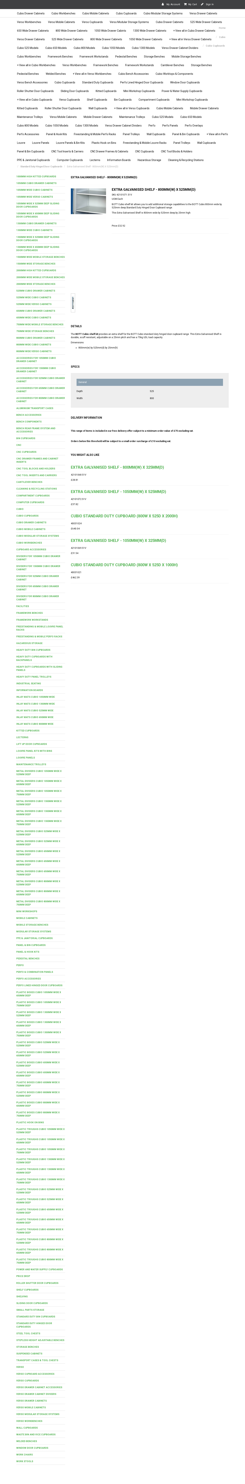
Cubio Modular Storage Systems (163, 13)
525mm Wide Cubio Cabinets (33, 297)
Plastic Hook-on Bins (104, 142)
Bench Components (29, 421)
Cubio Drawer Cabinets (31, 13)
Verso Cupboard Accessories (35, 1374)
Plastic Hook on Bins (30, 1122)
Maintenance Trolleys (30, 116)
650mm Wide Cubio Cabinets (33, 317)
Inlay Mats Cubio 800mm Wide (34, 724)
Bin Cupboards (123, 99)
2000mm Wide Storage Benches (35, 284)
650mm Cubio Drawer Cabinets (35, 311)
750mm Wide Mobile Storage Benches (39, 324)
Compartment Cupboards (154, 99)
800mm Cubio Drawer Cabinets (35, 338)
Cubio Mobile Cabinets (95, 13)
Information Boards (119, 160)
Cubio (20, 509)
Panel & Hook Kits (56, 134)
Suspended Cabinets (29, 1353)
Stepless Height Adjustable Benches (40, 1340)
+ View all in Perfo (217, 134)
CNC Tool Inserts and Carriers (36, 475)
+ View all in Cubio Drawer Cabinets (194, 30)
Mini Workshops (26, 911)
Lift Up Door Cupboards (31, 744)
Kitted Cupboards (106, 91)
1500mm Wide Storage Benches (35, 263)
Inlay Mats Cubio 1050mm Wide (35, 697)
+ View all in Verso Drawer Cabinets (190, 39)
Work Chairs (24, 1454)
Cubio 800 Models (84, 47)
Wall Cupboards (97, 108)
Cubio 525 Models (27, 47)
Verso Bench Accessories (32, 82)
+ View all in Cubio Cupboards (34, 99)
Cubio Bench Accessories (133, 73)
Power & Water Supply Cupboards (182, 91)
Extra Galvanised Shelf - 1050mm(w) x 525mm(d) (118, 491)
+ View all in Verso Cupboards (131, 108)
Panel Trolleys (131, 134)
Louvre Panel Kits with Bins (34, 751)
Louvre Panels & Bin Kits (70, 142)
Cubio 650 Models (56, 47)
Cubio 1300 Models (143, 47)
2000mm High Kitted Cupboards (36, 270)
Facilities (22, 606)
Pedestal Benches (126, 56)
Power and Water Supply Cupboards (39, 1269)
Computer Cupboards (70, 160)
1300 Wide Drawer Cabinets (149, 30)
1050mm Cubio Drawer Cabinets (36, 183)
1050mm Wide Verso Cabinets (34, 197)
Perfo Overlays (194, 125)
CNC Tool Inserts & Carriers (67, 151)
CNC (18, 445)
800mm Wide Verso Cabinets (33, 351)
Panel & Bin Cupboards (186, 134)
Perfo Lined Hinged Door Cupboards (141, 82)
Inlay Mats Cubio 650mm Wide (34, 717)
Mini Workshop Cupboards (139, 91)
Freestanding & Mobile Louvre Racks (145, 142)
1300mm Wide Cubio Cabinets (34, 230)
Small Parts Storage (30, 1310)
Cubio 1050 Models (113, 47)
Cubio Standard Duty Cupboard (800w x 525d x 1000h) (124, 565)
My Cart (192, 4)
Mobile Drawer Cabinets (204, 108)
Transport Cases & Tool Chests (37, 1360)
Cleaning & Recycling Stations (186, 160)
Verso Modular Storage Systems (129, 22)
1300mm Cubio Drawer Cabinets (36, 223)
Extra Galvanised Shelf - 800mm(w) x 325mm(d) (117, 467)
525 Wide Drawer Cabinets (206, 22)
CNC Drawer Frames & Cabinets (109, 151)
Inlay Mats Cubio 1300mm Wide (35, 704)
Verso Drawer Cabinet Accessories (39, 1387)
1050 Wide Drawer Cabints (110, 30)
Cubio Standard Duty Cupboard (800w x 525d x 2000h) (124, 516)
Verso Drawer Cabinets (203, 13)
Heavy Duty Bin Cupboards (33, 650)
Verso (20, 1367)
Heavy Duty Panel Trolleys (33, 676)
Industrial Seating (28, 683)
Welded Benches (56, 73)
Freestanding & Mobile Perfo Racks (95, 134)
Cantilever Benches (172, 65)
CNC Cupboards (144, 151)
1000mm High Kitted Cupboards (36, 176)
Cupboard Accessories (31, 549)
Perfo (152, 125)
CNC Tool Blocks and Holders (35, 468)
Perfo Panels (170, 125)
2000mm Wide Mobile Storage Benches (40, 277)
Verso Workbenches (29, 22)
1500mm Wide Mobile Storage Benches (40, 257)
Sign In (209, 4)
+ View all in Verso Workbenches (92, 73)
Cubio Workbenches (63, 13)
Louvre (21, 142)
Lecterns (95, 160)
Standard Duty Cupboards (97, 82)
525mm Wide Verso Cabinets (33, 304)
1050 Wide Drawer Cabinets (145, 39)
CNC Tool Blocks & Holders (176, 151)
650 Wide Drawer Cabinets (33, 30)
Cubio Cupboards (126, 13)
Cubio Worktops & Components (174, 73)
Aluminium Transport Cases (34, 408)
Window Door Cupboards (185, 82)
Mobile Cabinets (27, 918)
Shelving (22, 1296)
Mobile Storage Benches (186, 56)
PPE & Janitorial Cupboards (33, 160)
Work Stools (24, 1461)
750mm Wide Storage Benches (35, 331)
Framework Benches (60, 56)
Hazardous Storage (149, 160)
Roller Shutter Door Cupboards (35, 91)
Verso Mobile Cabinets (61, 22)
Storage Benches (154, 56)
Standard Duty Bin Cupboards (35, 1316)
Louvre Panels (40, 142)
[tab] (40, 176)
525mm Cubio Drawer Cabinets (35, 290)
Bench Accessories (28, 415)
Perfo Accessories (28, 134)
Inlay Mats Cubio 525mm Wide (34, 710)
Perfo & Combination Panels (34, 972)
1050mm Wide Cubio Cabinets (34, 190)
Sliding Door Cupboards (75, 91)
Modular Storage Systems (33, 931)
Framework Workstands (94, 56)
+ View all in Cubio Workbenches (36, 65)
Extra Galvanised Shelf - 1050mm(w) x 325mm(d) (118, 540)
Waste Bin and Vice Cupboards (36, 1434)
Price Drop (23, 1276)
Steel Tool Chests (28, 1333)
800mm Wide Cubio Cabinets (33, 344)
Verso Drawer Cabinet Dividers (180, 47)
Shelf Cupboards (97, 99)
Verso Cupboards (92, 22)
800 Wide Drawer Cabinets (71, 30)
